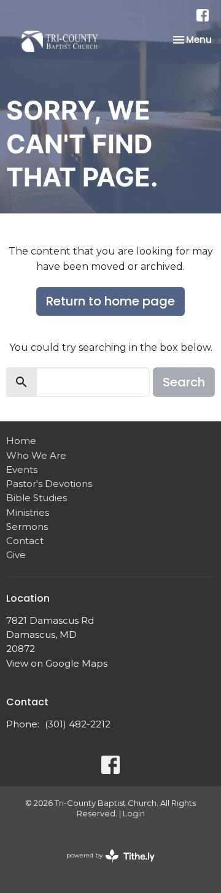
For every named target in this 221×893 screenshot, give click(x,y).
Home (21, 441)
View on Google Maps (56, 663)
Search (184, 382)
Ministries (27, 512)
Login (134, 813)
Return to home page (110, 301)
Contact (25, 540)
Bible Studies (36, 498)
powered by (104, 865)
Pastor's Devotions (49, 483)
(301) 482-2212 (77, 724)
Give (16, 555)
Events (21, 469)
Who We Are (36, 455)
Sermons (27, 526)
